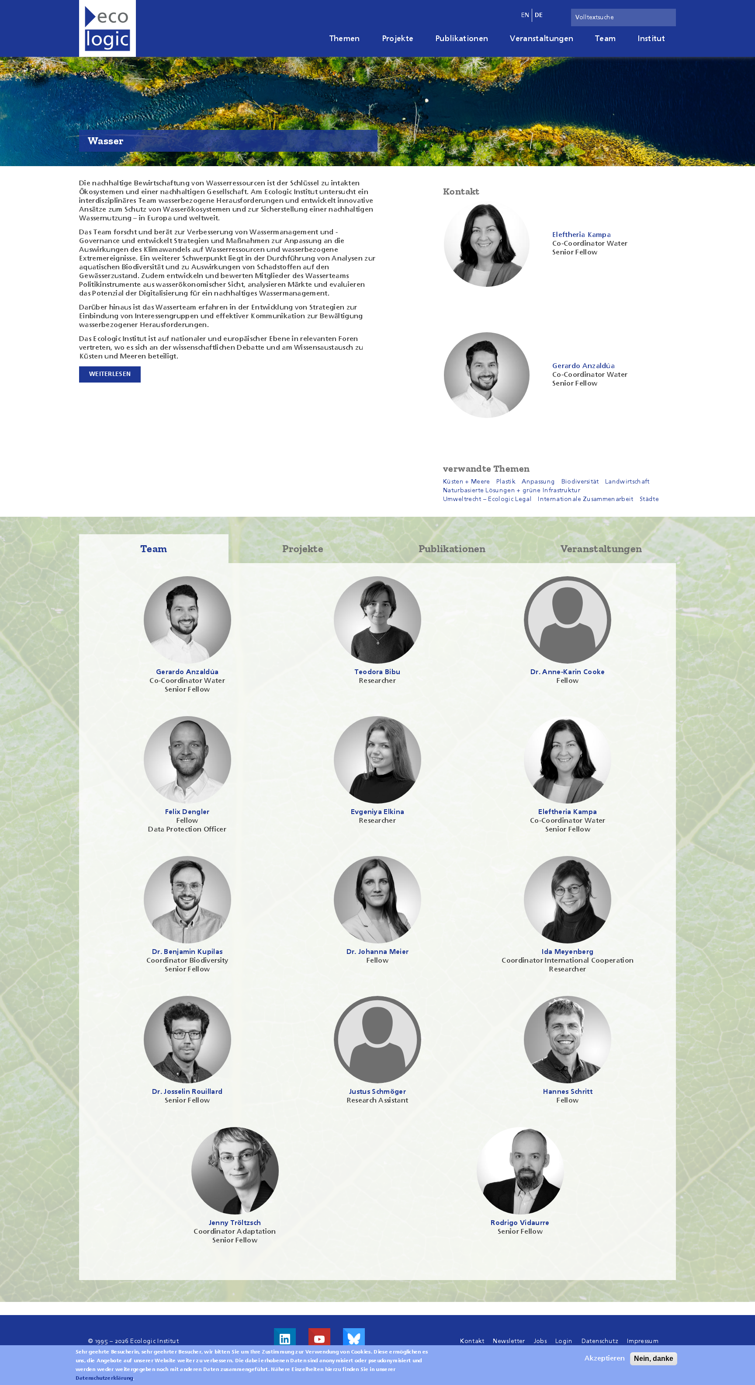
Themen (344, 39)
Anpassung (538, 482)
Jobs (540, 1341)
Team (605, 39)
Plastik (506, 482)
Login (564, 1341)
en (525, 15)
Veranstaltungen (541, 39)
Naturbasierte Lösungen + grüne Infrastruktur (511, 490)
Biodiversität (580, 482)
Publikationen (461, 39)
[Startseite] (107, 28)
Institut (651, 39)
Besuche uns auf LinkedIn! (285, 1339)
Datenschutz (600, 1341)
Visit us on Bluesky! (354, 1339)
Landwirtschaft (627, 482)
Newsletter (509, 1341)
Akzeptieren (605, 1358)
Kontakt (472, 1341)
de (539, 15)
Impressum (642, 1341)
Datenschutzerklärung (104, 1378)
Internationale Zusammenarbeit (585, 499)
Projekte (398, 39)
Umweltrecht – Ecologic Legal (487, 499)
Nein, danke (653, 1358)
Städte (649, 499)
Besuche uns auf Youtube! (319, 1339)
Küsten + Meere (466, 482)
